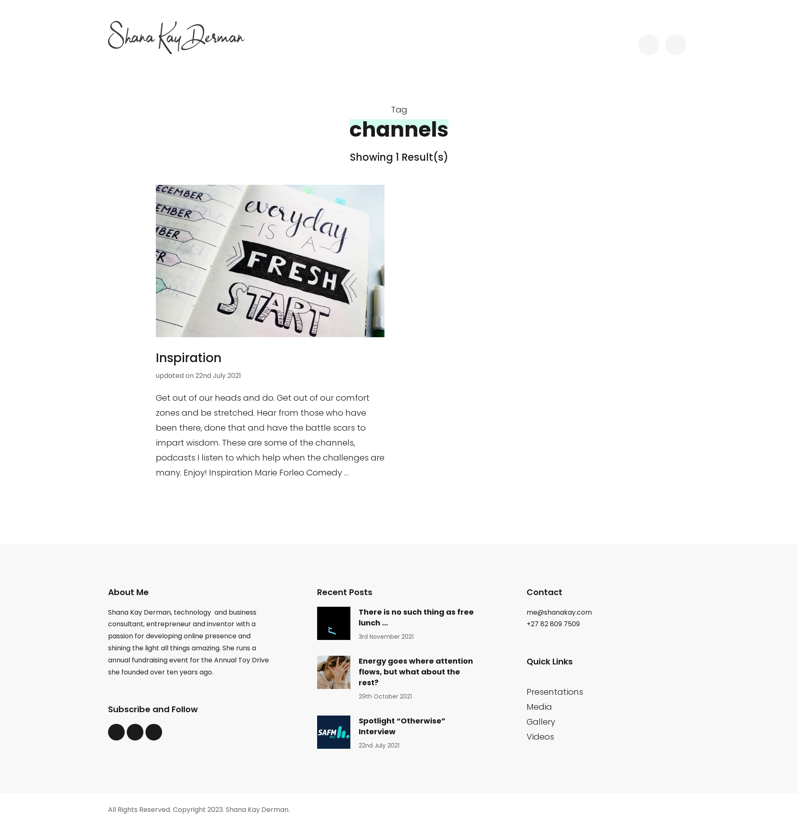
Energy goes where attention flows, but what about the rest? (416, 672)
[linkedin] (135, 732)
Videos (540, 737)
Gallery (541, 722)
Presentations (555, 692)
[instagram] (153, 732)
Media (539, 707)
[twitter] (116, 732)
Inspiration (189, 358)
